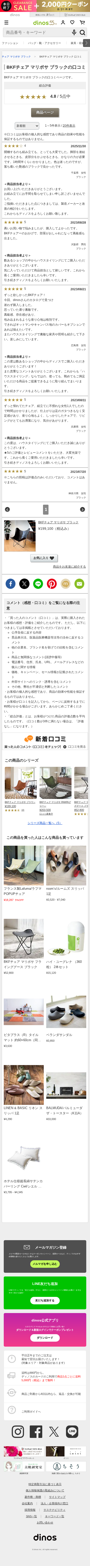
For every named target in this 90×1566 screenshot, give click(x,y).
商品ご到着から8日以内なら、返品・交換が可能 (51, 1393)
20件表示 (69, 125)
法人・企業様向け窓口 (54, 1503)
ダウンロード (45, 1337)
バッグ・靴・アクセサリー (44, 43)
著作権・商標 (32, 1496)
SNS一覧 (31, 1516)
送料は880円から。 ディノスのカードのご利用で (51, 1376)
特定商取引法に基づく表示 (45, 1484)
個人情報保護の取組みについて (45, 1490)
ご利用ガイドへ (31, 1411)
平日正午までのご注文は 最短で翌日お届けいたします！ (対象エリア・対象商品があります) (43, 1359)
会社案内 (27, 1503)
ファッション (10, 43)
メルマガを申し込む (44, 1263)
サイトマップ (57, 1496)
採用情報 (30, 1509)
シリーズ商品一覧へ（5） (45, 823)
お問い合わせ (45, 1522)
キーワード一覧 (54, 1516)
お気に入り (72, 22)
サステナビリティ (55, 1509)
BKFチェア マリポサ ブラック (58, 522)
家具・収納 (77, 43)
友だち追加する (44, 1300)
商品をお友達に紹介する (69, 566)
